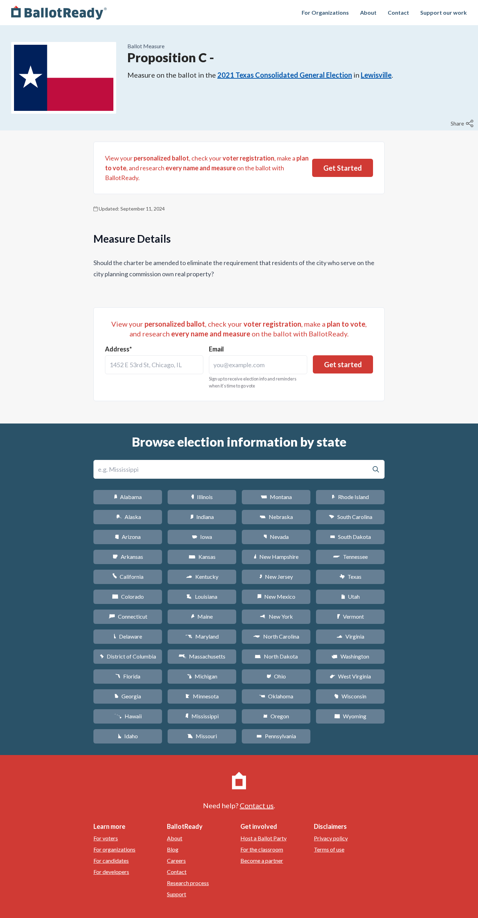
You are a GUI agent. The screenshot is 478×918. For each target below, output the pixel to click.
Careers (176, 860)
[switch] (463, 123)
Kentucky (202, 576)
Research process (188, 883)
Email (216, 349)
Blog (172, 849)
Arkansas (128, 556)
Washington (350, 656)
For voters (105, 838)
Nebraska (276, 516)
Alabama (128, 496)
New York (276, 616)
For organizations (114, 849)
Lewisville (376, 75)
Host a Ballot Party (263, 838)
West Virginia (350, 676)
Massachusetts (201, 656)
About (368, 12)
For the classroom (261, 849)
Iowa (202, 536)
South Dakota (350, 536)
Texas (350, 576)
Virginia (350, 636)
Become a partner (261, 860)
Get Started (342, 168)
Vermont (350, 616)
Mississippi (202, 716)
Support (176, 894)
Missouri (202, 736)
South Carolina (350, 516)
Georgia (127, 696)
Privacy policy (331, 838)
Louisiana (202, 596)
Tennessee (350, 556)
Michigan (202, 676)
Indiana (202, 516)
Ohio (276, 676)
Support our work (443, 12)
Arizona (128, 536)
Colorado (128, 596)
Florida (127, 676)
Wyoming (350, 716)
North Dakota (276, 656)
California (127, 576)
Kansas (202, 556)
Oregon (276, 716)
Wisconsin (350, 696)
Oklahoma (276, 696)
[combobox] (154, 364)
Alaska (128, 516)
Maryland (202, 636)
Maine (202, 616)
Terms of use (329, 849)
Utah (350, 596)
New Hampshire (276, 556)
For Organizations (325, 12)
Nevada (276, 536)
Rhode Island (350, 496)
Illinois (202, 496)
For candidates (111, 860)
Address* (118, 349)
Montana (276, 496)
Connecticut (127, 616)
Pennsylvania (276, 736)
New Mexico (276, 596)
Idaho (128, 736)
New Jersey (276, 576)
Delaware (128, 636)
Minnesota (202, 696)
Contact (398, 12)
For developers (111, 871)
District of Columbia (128, 656)
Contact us (257, 805)
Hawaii (128, 716)
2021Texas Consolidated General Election (284, 75)
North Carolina (276, 636)
